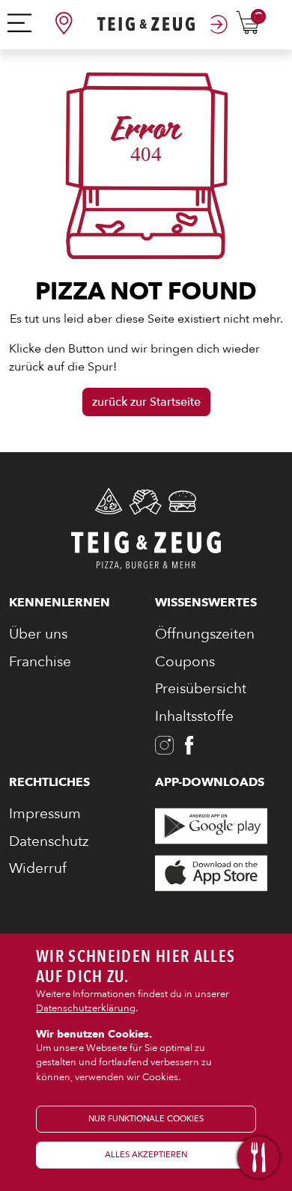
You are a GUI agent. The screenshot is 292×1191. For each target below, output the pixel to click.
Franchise (40, 661)
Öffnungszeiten (205, 634)
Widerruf (38, 868)
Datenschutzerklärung (86, 1008)
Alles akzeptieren (146, 1154)
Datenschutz (48, 841)
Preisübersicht (200, 688)
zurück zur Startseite (146, 402)
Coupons (185, 661)
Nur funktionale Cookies (146, 1118)
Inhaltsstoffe (194, 716)
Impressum (45, 813)
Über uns (38, 634)
